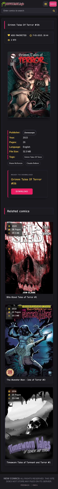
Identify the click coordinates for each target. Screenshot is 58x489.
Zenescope (29, 132)
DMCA (35, 485)
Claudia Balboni (33, 163)
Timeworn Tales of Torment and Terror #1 (28, 462)
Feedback (25, 485)
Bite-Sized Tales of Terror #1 (22, 297)
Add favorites (18, 35)
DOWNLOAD (22, 191)
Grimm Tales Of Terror (33, 157)
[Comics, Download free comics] (17, 4)
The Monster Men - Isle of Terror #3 (26, 380)
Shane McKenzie (15, 163)
